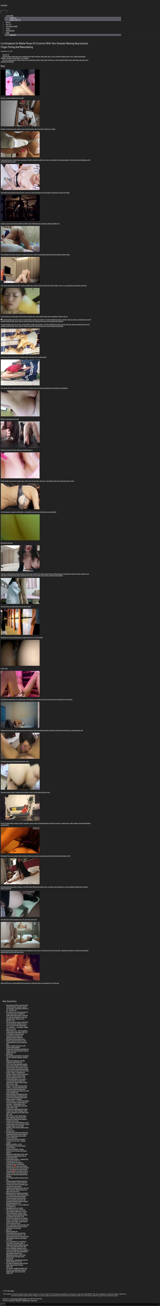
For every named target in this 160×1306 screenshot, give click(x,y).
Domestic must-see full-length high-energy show (15, 761)
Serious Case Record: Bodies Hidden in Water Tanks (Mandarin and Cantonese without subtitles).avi (30, 223)
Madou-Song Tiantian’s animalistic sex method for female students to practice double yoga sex (17, 1050)
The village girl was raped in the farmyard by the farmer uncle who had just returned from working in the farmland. (34, 388)
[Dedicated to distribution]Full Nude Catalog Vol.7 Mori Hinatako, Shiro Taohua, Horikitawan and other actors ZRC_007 (17, 1111)
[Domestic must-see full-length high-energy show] (20, 758)
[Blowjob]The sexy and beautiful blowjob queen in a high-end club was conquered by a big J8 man (30, 983)
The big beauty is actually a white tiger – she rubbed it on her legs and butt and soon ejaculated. (28, 512)
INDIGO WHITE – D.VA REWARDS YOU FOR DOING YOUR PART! (16, 1145)
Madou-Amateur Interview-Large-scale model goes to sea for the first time (16, 1042)
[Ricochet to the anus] (20, 540)
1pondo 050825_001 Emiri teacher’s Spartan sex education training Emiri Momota (17, 1174)
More (7, 33)
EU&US (8, 28)
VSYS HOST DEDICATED (18, 1299)
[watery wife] (20, 665)
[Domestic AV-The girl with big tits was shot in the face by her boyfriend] (20, 634)
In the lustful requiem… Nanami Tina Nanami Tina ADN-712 (17, 1160)
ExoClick (11, 1300)
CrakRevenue (26, 1300)
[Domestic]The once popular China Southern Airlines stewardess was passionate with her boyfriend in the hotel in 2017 (36, 856)
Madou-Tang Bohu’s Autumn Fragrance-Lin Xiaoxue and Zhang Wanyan (16, 1150)
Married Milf (10, 31)
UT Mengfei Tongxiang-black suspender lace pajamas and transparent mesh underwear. (15, 1035)
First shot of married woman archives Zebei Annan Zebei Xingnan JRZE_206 (17, 1264)
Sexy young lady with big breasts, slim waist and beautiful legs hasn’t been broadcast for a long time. (17, 1226)
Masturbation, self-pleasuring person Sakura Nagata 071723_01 (17, 1260)
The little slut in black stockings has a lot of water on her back (19, 919)
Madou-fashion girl (12, 1231)
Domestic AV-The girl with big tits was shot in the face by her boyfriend (22, 637)
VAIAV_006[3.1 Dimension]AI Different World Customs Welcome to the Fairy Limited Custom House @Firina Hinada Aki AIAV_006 (17, 1075)
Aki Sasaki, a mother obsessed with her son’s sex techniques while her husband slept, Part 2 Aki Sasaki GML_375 (16, 1270)
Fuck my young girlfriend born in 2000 (12, 98)
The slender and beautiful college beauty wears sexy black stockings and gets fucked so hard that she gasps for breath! (35, 192)
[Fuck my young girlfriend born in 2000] (20, 95)
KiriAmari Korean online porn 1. (16, 1039)
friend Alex (9, 1054)
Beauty (8, 22)
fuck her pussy (10, 1131)
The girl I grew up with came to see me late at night (16, 606)
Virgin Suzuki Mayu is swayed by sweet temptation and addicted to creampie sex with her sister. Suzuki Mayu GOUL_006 (16, 1081)
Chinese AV (13, 18)
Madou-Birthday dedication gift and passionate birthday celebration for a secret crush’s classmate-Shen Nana (16, 1095)
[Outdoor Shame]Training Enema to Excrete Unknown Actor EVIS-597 (16, 1182)
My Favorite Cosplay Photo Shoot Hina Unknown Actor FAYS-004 (16, 1116)
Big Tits (8, 24)
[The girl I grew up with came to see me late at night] (20, 603)
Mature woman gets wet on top (10, 419)
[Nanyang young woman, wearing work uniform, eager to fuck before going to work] (20, 789)
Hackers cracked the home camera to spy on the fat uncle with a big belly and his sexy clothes (28, 129)
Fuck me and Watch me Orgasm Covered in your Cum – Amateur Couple (16, 1140)
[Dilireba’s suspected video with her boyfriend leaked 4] (20, 447)
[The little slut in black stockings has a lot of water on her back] (20, 916)
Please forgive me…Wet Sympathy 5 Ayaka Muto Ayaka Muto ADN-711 (17, 1031)
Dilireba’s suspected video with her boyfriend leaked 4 (16, 450)
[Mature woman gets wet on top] (20, 416)
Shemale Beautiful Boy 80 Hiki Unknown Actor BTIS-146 (15, 1061)
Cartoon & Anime (11, 26)
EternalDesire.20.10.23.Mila (14, 1208)
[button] (4, 38)
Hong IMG (13, 35)
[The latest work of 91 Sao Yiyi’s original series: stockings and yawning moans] (20, 354)
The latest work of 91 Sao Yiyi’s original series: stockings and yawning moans (23, 357)
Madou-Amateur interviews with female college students (15, 1046)
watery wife (4, 668)
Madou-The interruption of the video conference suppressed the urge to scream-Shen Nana (17, 1155)
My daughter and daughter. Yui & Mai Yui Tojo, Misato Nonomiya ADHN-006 (17, 1057)
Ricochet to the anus (7, 543)
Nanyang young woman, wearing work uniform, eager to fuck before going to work (25, 792)
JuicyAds (33, 1300)
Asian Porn (9, 16)
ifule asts (8, 1230)
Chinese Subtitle (15, 20)
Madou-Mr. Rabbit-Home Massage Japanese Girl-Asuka (16, 1120)
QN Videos (4, 5)
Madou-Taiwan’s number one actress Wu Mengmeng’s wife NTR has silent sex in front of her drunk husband (17, 1194)
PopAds (18, 1300)
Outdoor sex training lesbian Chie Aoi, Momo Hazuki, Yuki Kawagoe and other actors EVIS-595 (17, 1189)
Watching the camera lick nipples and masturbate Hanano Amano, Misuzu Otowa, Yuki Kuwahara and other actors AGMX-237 (17, 1135)
